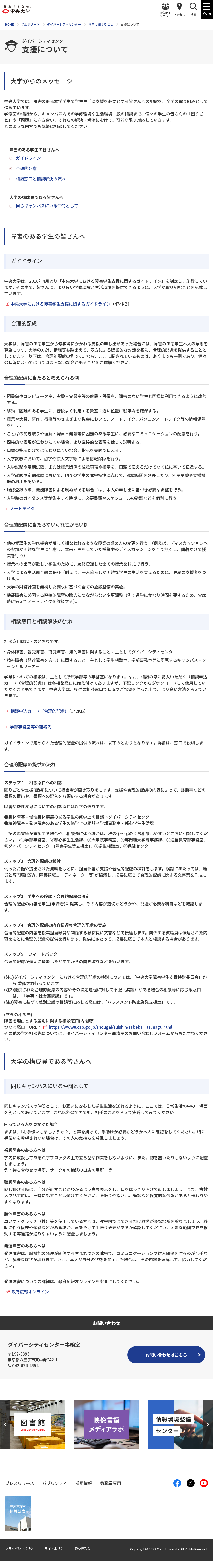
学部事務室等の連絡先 (30, 726)
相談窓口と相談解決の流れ (41, 179)
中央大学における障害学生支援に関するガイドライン (60, 304)
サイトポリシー (55, 1548)
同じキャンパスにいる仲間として (47, 205)
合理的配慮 (26, 168)
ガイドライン (28, 158)
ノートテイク (22, 508)
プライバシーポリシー (20, 1548)
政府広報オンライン (30, 1291)
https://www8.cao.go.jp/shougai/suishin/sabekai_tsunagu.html (110, 1027)
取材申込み (82, 1548)
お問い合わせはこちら (166, 1355)
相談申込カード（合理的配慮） (40, 711)
